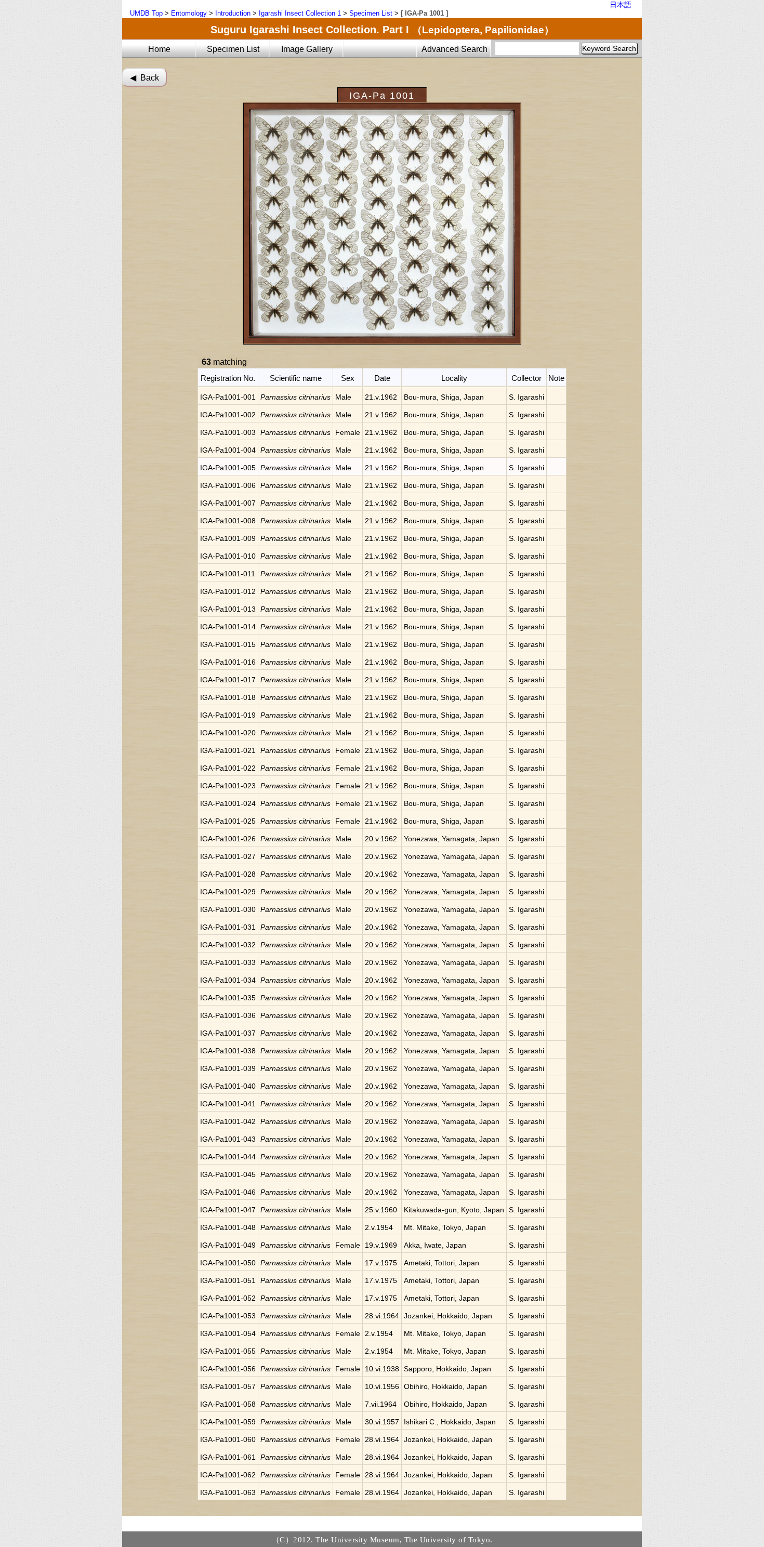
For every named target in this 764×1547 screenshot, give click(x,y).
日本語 (620, 5)
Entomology (189, 13)
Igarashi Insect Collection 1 (300, 13)
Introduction (233, 13)
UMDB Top (146, 13)
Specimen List (370, 13)
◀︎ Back (144, 77)
